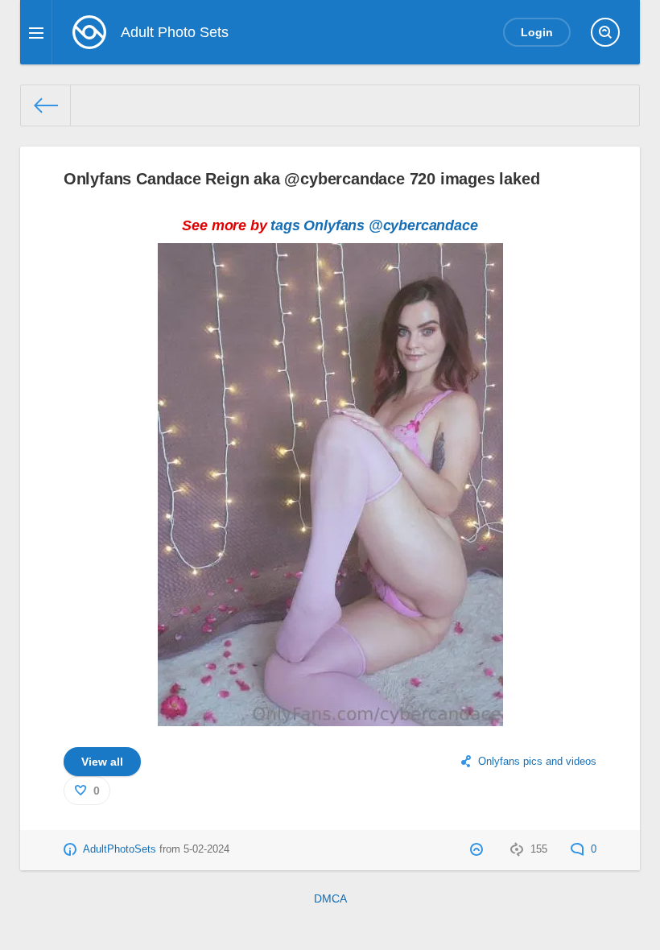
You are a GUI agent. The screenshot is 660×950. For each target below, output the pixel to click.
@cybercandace (423, 225)
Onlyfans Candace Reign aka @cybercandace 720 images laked (302, 179)
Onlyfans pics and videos (537, 761)
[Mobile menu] (36, 32)
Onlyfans (334, 225)
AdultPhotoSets (119, 849)
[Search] (605, 32)
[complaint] (478, 849)
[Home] (46, 105)
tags (284, 225)
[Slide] (330, 716)
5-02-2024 (206, 849)
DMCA (330, 898)
